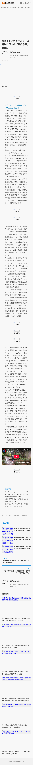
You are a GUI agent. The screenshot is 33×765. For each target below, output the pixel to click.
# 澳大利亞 (5, 523)
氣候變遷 (16, 515)
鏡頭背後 (24, 515)
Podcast (20, 7)
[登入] (28, 3)
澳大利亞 (8, 515)
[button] (21, 3)
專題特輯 (27, 7)
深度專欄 (13, 7)
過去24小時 (4, 7)
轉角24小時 (15, 52)
